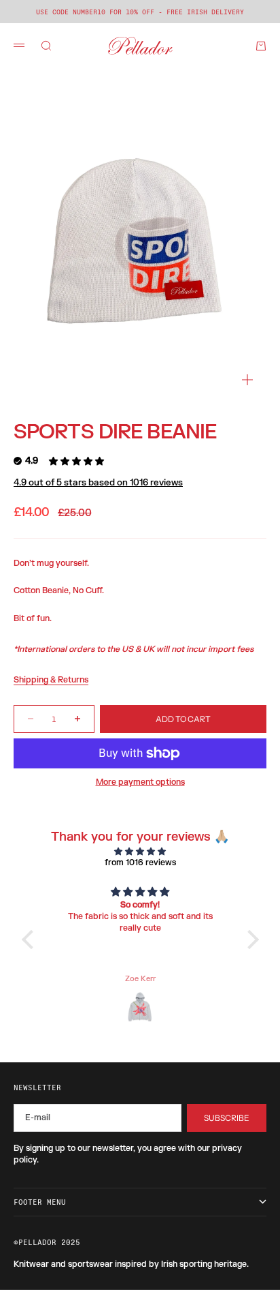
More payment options (140, 782)
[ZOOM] (247, 379)
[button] (30, 939)
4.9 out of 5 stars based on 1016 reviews (98, 482)
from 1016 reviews (140, 862)
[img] (140, 852)
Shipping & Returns (51, 679)
